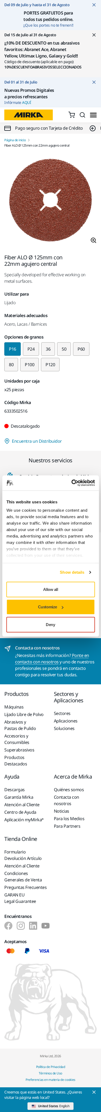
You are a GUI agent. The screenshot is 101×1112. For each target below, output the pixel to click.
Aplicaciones (66, 721)
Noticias (61, 811)
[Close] (94, 1092)
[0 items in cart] (71, 115)
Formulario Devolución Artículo (23, 855)
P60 (81, 349)
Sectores (62, 713)
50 (64, 349)
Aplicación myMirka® (24, 820)
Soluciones (64, 728)
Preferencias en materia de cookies (50, 1079)
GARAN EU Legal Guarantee (20, 898)
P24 (31, 349)
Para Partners (67, 826)
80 (11, 365)
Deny (50, 624)
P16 (12, 349)
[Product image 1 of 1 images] (50, 201)
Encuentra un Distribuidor (37, 441)
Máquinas (13, 707)
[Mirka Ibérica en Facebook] (8, 926)
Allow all (50, 589)
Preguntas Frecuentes (25, 887)
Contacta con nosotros (66, 800)
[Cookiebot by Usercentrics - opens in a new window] (72, 482)
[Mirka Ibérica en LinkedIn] (33, 926)
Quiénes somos (69, 790)
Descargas (14, 790)
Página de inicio (15, 140)
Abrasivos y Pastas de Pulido (20, 725)
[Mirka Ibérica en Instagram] (21, 926)
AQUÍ (26, 102)
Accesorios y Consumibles (16, 739)
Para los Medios (69, 819)
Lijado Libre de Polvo (24, 714)
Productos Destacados (15, 760)
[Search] (82, 115)
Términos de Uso (50, 1073)
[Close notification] (94, 5)
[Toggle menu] (93, 115)
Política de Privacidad (50, 1066)
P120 (50, 365)
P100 (29, 365)
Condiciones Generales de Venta (23, 876)
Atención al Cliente (22, 805)
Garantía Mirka (18, 797)
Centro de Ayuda (20, 812)
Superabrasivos (19, 750)
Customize (47, 607)
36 (48, 349)
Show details (72, 572)
